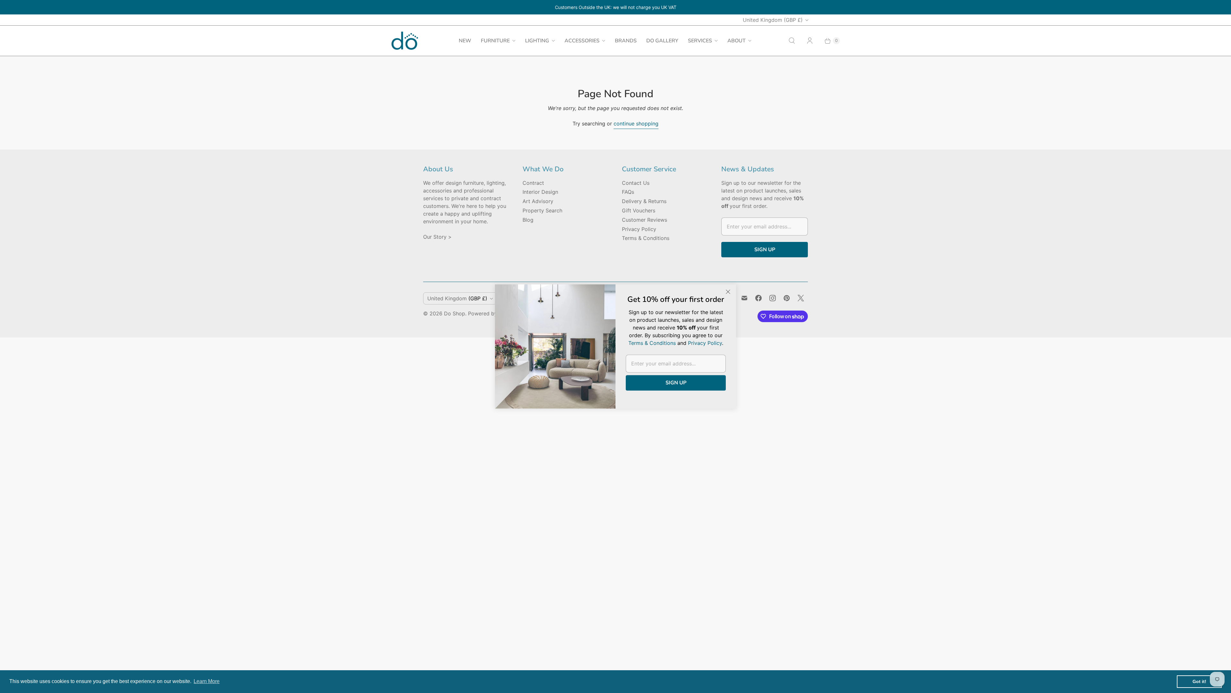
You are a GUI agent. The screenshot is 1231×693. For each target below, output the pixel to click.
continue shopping (636, 123)
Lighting (537, 40)
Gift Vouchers (638, 210)
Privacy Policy (639, 229)
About (736, 40)
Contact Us (635, 183)
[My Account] (810, 40)
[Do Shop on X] (801, 298)
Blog (528, 220)
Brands (626, 40)
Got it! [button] (1199, 681)
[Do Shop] (404, 40)
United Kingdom (773, 20)
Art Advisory (538, 201)
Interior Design (540, 192)
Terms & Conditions (645, 238)
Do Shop (454, 313)
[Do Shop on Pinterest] (787, 298)
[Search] (792, 40)
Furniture (495, 40)
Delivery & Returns (644, 201)
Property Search (542, 210)
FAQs (628, 192)
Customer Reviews (644, 220)
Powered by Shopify (492, 313)
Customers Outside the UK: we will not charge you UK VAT (615, 7)
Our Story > (437, 237)
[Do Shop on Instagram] (773, 298)
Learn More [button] (207, 681)
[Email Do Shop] (744, 298)
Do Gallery (662, 40)
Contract (533, 183)
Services (700, 40)
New (465, 40)
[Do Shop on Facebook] (758, 298)
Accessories (582, 40)
